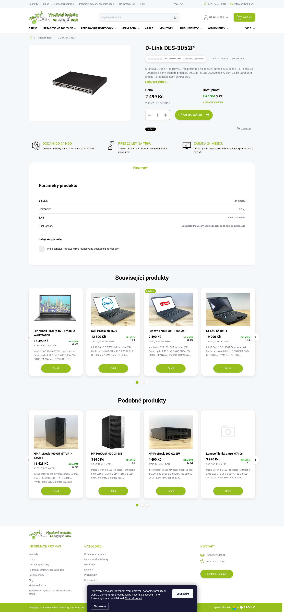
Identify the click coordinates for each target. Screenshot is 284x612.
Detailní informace (155, 82)
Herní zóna (89, 564)
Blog (142, 4)
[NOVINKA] (171, 309)
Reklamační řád (127, 4)
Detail (56, 368)
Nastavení (100, 606)
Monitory (89, 569)
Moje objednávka (37, 585)
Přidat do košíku (190, 115)
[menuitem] (34, 28)
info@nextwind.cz (216, 555)
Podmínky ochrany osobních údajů (96, 4)
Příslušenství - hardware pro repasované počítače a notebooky (83, 248)
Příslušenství (90, 574)
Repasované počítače (95, 554)
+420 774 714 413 (216, 561)
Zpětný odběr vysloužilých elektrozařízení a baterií (50, 592)
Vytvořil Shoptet (222, 607)
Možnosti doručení (213, 102)
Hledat (175, 17)
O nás (46, 4)
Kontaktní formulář (216, 574)
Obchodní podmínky (64, 4)
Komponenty (90, 580)
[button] (137, 382)
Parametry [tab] (140, 167)
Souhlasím (183, 593)
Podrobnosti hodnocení (193, 59)
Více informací (133, 598)
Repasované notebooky (96, 559)
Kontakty (33, 4)
